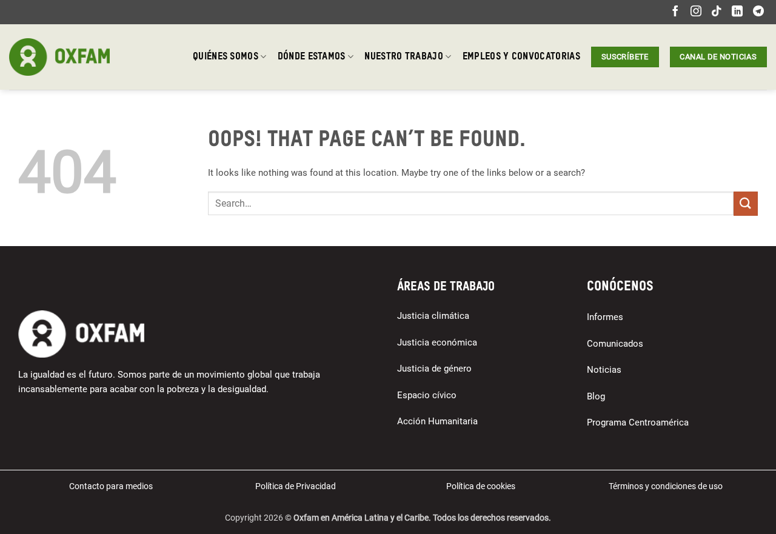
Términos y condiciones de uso (666, 486)
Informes (605, 317)
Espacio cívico (427, 395)
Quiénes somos (225, 57)
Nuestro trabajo (403, 57)
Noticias (604, 369)
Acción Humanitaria (437, 421)
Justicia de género (434, 368)
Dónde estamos (312, 57)
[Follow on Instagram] (696, 12)
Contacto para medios (111, 486)
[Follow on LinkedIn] (737, 12)
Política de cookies (480, 486)
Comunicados (615, 343)
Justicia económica (437, 342)
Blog (596, 396)
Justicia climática (433, 315)
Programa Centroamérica (638, 422)
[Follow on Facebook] (675, 12)
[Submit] (746, 203)
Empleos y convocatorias (521, 57)
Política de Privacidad (295, 486)
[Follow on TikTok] (716, 12)
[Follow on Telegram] (758, 12)
